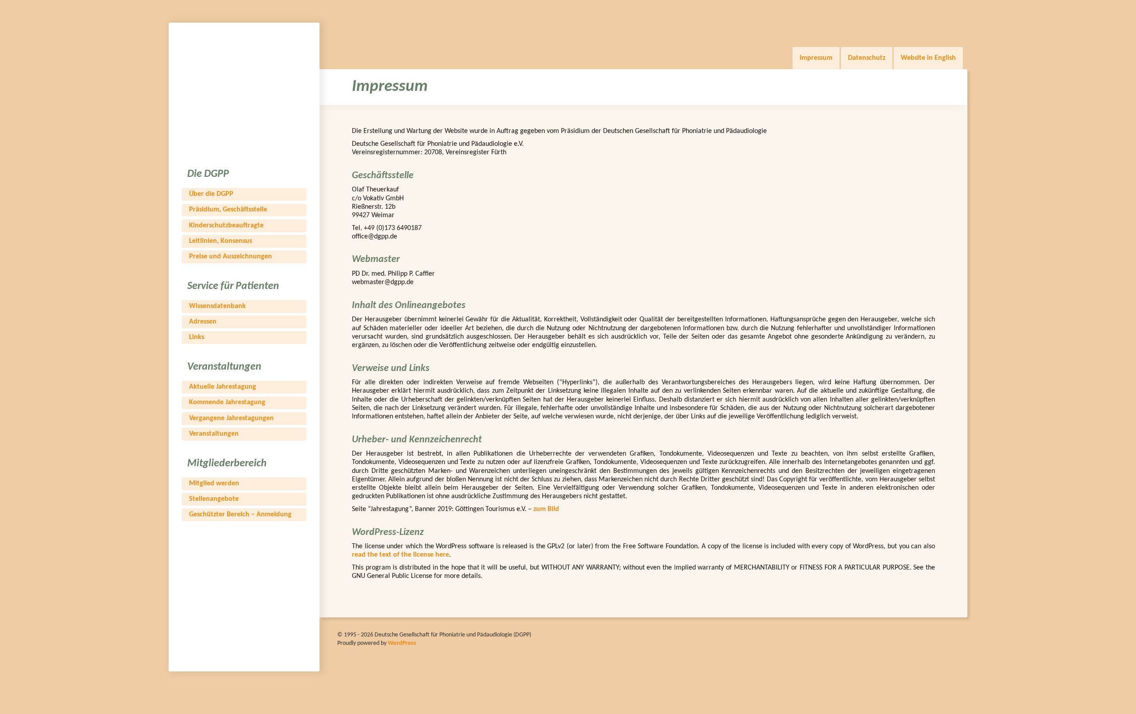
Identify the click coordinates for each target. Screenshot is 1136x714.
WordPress (402, 643)
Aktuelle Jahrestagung (222, 386)
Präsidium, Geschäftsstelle (228, 209)
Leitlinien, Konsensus (220, 241)
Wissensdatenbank (217, 306)
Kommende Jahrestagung (227, 402)
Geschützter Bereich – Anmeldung (240, 514)
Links (196, 337)
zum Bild (546, 509)
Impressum (816, 58)
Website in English (928, 58)
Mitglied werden (214, 483)
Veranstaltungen (214, 433)
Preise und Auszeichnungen (230, 256)
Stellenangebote (214, 499)
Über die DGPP (211, 194)
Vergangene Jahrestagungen (231, 418)
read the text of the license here (400, 554)
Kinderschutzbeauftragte (226, 225)
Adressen (203, 321)
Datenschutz (866, 58)
